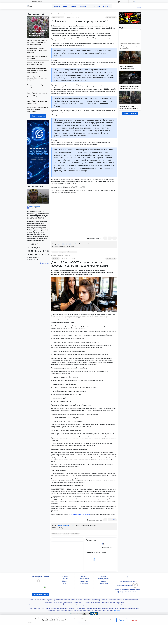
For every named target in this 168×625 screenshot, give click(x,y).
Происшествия (84, 579)
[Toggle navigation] (139, 6)
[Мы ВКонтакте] (38, 151)
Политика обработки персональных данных (127, 589)
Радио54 (83, 6)
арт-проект (62, 252)
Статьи (73, 6)
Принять (121, 620)
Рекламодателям (103, 579)
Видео (65, 6)
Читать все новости (38, 116)
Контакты (106, 6)
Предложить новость (36, 1)
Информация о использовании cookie (127, 592)
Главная (53, 14)
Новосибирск (72, 252)
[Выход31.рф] (130, 18)
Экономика (84, 581)
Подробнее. (116, 610)
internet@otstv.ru (107, 547)
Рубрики (65, 576)
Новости (57, 6)
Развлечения (84, 583)
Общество (67, 255)
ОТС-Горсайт (70, 246)
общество (66, 533)
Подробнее (133, 620)
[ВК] (105, 238)
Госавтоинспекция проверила (80, 514)
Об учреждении (103, 583)
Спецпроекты (94, 6)
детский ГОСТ (56, 533)
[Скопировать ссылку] (114, 238)
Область (64, 581)
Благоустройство (69, 14)
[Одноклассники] (110, 238)
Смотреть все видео (129, 113)
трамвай (54, 252)
